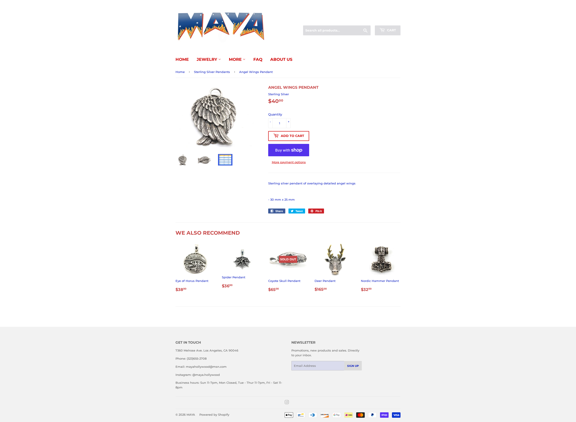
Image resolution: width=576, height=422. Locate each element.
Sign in (364, 20)
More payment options (289, 162)
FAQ (257, 59)
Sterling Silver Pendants (212, 72)
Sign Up (353, 366)
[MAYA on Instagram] (287, 403)
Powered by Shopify (214, 414)
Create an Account (388, 20)
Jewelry (207, 59)
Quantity (275, 114)
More (236, 59)
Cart (391, 30)
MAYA (191, 414)
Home (182, 59)
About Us (281, 59)
